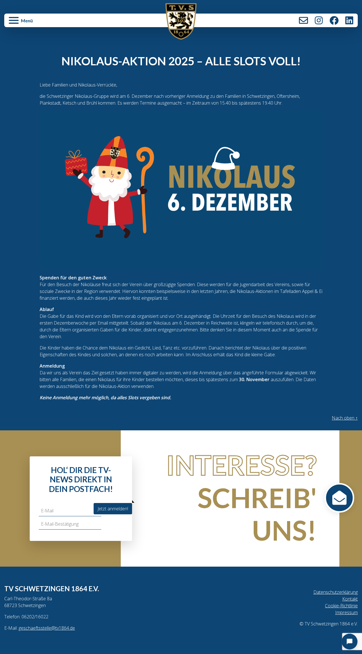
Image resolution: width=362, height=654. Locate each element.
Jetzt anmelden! (113, 509)
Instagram (319, 20)
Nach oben (345, 418)
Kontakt (303, 20)
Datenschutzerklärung (335, 592)
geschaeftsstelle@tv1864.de (47, 628)
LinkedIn (349, 20)
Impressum (346, 612)
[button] (63, 23)
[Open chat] (349, 641)
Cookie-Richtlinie (341, 606)
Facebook (334, 20)
